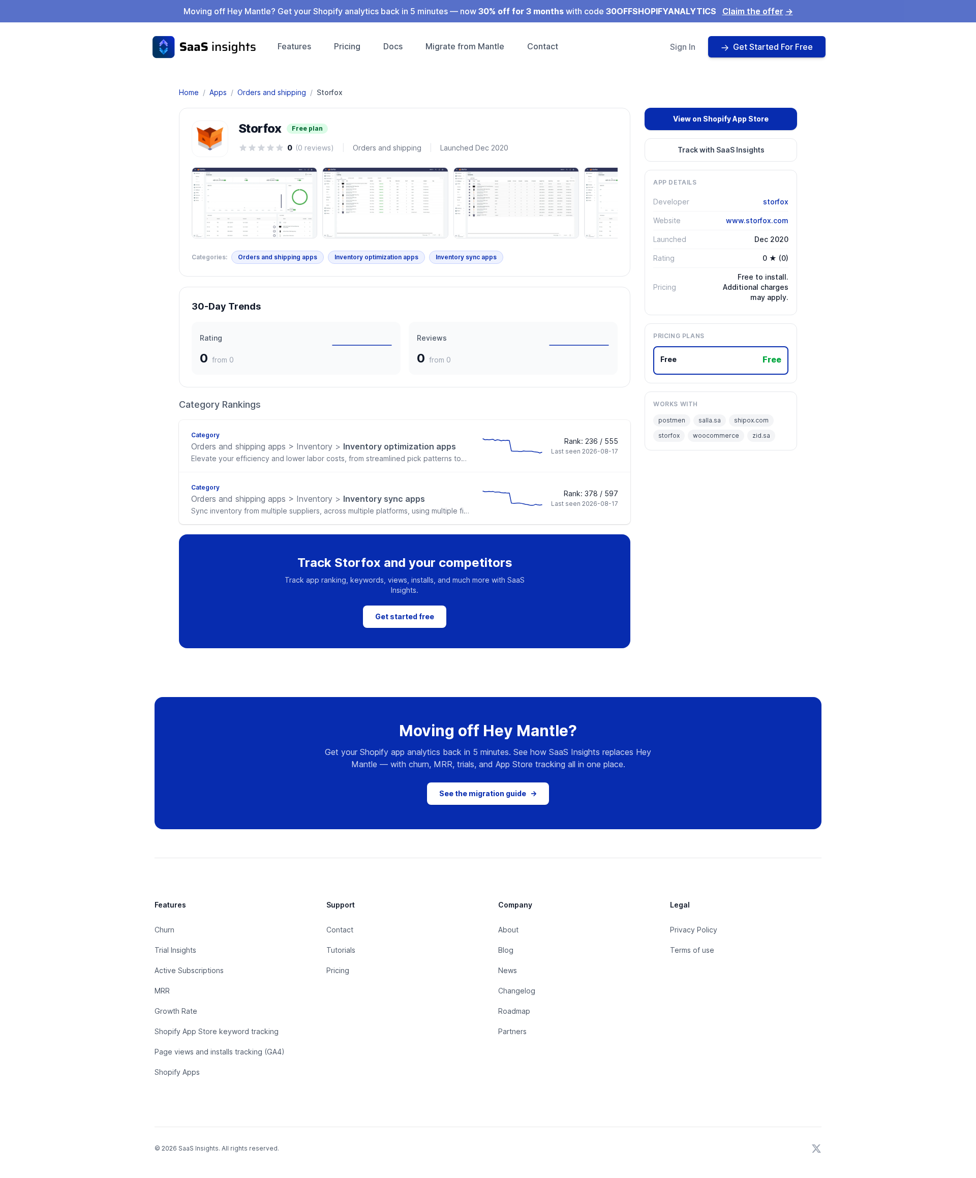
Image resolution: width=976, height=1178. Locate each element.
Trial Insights (175, 950)
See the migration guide (488, 793)
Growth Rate (176, 1011)
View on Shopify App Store (721, 118)
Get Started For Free (773, 47)
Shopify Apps (177, 1072)
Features (294, 46)
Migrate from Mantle (464, 46)
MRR (162, 990)
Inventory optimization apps (376, 257)
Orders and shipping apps (277, 257)
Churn (164, 929)
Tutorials (340, 950)
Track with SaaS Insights (721, 149)
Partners (512, 1031)
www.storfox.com (757, 220)
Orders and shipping (271, 92)
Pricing (347, 46)
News (507, 970)
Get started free (404, 616)
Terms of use (692, 950)
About (508, 929)
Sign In (682, 47)
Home (189, 92)
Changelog (516, 990)
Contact (542, 46)
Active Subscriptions (189, 970)
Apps (218, 92)
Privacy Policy (693, 929)
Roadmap (514, 1011)
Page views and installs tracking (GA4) (220, 1051)
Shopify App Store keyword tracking (217, 1031)
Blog (505, 950)
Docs (393, 46)
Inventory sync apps (466, 257)
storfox (775, 201)
